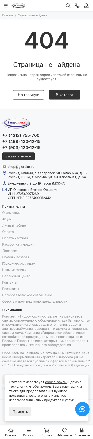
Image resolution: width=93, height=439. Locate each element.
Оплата (8, 232)
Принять (20, 411)
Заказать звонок (18, 156)
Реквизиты (10, 289)
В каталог (64, 95)
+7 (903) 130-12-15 (21, 147)
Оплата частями (15, 238)
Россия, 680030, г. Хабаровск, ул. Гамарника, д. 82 (47, 173)
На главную (28, 95)
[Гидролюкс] (18, 5)
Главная (7, 15)
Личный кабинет (15, 225)
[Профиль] (86, 5)
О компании (11, 213)
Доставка (10, 251)
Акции (7, 219)
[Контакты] (77, 5)
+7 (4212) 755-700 (21, 135)
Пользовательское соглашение (27, 295)
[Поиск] (68, 5)
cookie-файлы (56, 382)
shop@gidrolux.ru (21, 166)
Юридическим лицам (18, 263)
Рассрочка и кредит (18, 244)
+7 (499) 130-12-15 (21, 141)
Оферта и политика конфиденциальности (34, 301)
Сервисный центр (16, 276)
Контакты (9, 282)
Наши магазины (14, 270)
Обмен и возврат (15, 257)
